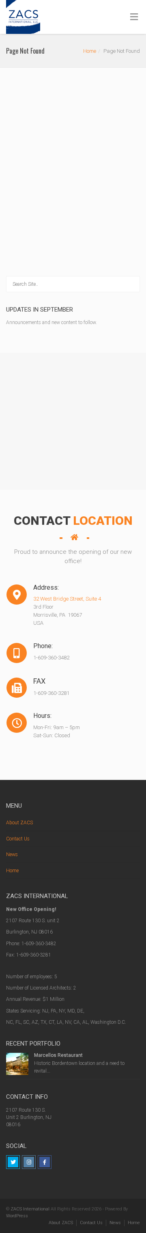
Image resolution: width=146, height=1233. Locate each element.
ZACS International (30, 1209)
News (12, 854)
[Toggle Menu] (134, 17)
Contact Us (18, 839)
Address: (16, 588)
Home (89, 51)
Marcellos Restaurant (58, 1055)
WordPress (17, 1215)
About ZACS (19, 822)
